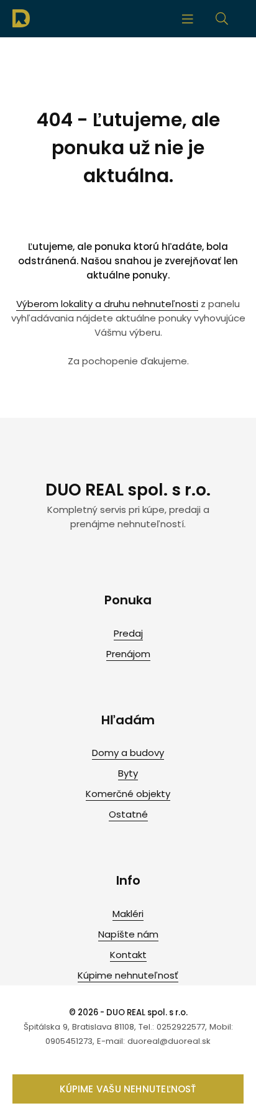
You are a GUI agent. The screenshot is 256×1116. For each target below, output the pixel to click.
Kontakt (128, 954)
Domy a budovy (128, 752)
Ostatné (128, 814)
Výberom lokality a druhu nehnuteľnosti (107, 303)
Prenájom (128, 653)
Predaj (128, 633)
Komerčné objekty (128, 793)
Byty (128, 773)
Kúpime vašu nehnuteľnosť (128, 1088)
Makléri (128, 913)
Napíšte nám (128, 934)
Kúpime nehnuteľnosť (128, 975)
